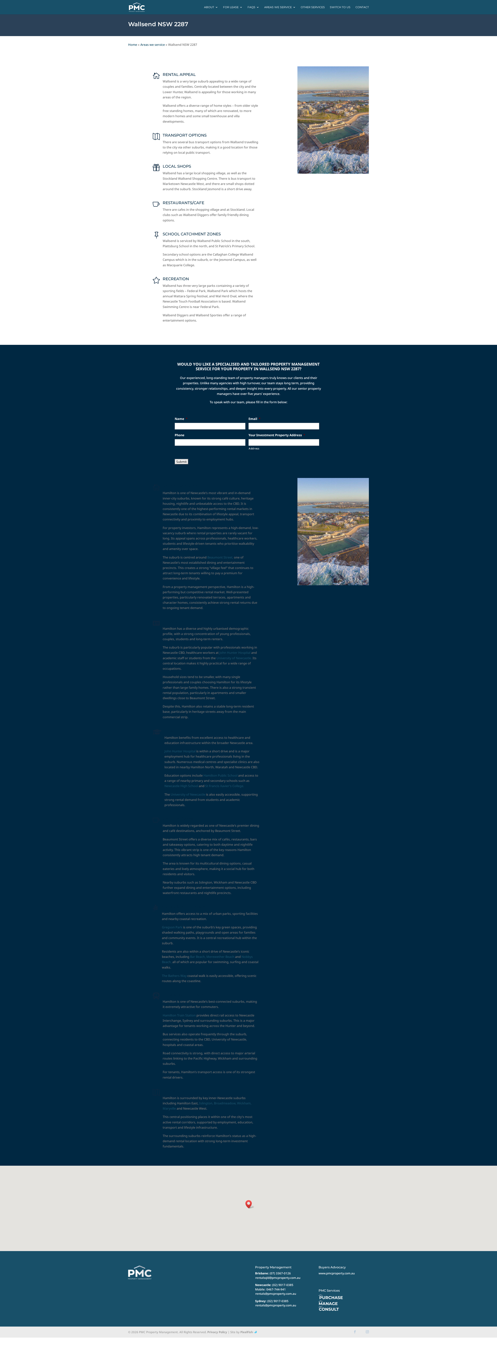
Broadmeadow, (225, 1103)
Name (181, 419)
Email (254, 419)
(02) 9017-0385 (282, 1285)
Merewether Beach (220, 957)
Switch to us (340, 7)
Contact (362, 7)
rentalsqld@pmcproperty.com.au (277, 1278)
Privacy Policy (217, 1332)
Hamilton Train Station (179, 1015)
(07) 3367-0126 (280, 1273)
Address (254, 448)
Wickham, (244, 1103)
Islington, (206, 1103)
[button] (249, 1204)
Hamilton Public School (220, 775)
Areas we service (278, 7)
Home (132, 44)
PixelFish (247, 1332)
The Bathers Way (174, 976)
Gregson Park (172, 927)
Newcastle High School (181, 786)
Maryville (169, 1108)
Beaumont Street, (220, 557)
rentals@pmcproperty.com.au (275, 1294)
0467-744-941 (276, 1289)
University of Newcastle (188, 794)
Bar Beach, (198, 957)
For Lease (231, 7)
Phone (179, 435)
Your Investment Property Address (276, 435)
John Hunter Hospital (234, 652)
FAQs (251, 7)
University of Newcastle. (234, 658)
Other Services (313, 7)
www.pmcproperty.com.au (337, 1273)
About (209, 7)
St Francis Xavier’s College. (224, 786)
